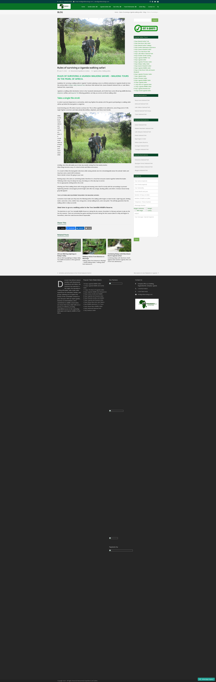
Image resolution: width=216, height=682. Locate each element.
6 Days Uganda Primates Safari (143, 74)
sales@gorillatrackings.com (101, 1)
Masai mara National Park (142, 100)
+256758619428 (143, 291)
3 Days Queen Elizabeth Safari (142, 49)
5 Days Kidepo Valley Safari (142, 64)
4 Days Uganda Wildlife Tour (142, 58)
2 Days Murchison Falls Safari (142, 43)
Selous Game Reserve (141, 142)
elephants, (60, 93)
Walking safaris (106, 71)
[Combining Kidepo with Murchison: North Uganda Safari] (119, 245)
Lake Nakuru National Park (142, 107)
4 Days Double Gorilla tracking (142, 55)
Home (116, 12)
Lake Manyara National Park (143, 132)
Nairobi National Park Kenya (143, 111)
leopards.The (75, 93)
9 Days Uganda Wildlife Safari (142, 80)
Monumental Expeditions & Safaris (80, 71)
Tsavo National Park (140, 114)
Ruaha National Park (140, 135)
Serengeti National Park (141, 146)
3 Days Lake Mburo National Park (143, 53)
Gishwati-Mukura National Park (144, 167)
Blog (144, 12)
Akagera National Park (141, 170)
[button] (158, 7)
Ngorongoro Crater (140, 139)
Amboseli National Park (141, 104)
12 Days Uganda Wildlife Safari (142, 86)
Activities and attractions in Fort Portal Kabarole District (74, 273)
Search (155, 20)
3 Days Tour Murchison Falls (142, 51)
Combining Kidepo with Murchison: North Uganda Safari (119, 255)
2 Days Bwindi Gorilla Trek (141, 41)
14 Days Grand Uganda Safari (142, 90)
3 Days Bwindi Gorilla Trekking (142, 45)
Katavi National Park (140, 125)
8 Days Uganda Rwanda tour (142, 88)
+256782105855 (143, 288)
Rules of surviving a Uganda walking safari (130, 12)
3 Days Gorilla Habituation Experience (145, 47)
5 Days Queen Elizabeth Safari (142, 66)
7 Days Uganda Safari (140, 76)
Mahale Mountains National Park (144, 128)
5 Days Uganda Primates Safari (143, 62)
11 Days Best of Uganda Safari (143, 84)
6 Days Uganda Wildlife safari (142, 68)
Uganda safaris (97, 71)
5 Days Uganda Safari (140, 60)
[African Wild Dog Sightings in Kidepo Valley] (69, 245)
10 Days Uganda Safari (140, 82)
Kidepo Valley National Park (77, 85)
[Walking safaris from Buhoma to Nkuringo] (94, 246)
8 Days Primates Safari (140, 78)
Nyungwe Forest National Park (144, 163)
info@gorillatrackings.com (145, 294)
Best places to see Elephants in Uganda (145, 273)
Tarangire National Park (141, 149)
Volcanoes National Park (142, 160)
